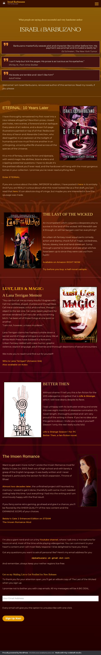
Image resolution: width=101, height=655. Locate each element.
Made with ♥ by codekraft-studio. (68, 653)
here (80, 184)
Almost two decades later (16, 486)
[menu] (97, 4)
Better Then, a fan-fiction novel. (60, 435)
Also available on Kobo (15, 364)
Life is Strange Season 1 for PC (59, 432)
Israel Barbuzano (16, 1)
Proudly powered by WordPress (15, 653)
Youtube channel (49, 539)
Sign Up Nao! (13, 618)
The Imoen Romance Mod (16, 522)
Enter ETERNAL (11, 177)
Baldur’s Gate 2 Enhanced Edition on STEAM (26, 518)
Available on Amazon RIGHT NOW (61, 262)
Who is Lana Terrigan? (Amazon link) (22, 361)
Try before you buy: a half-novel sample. (65, 269)
